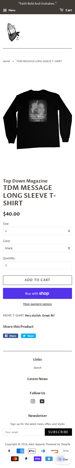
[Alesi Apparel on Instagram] (33, 402)
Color (6, 241)
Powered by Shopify (58, 444)
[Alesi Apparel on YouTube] (42, 402)
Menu (11, 10)
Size (6, 224)
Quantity (9, 258)
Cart (68, 10)
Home (6, 61)
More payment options (37, 304)
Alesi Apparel (37, 444)
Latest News (37, 379)
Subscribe (58, 432)
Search (38, 367)
